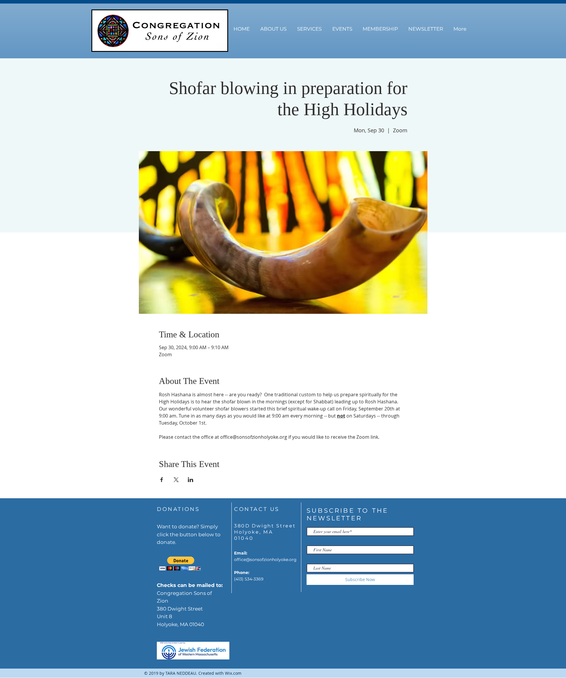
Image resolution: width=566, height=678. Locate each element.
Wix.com (233, 673)
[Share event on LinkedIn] (190, 479)
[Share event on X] (176, 479)
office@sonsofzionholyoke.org (265, 559)
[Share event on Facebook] (161, 479)
